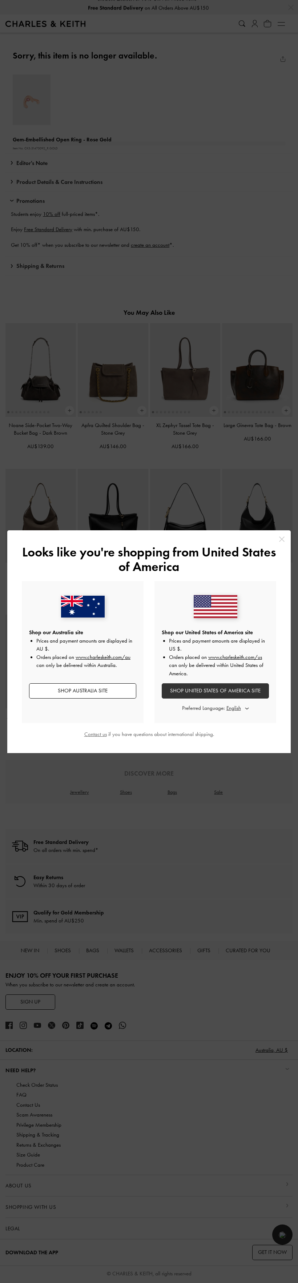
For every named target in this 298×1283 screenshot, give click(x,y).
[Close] (282, 539)
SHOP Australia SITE (83, 690)
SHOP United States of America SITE (215, 690)
